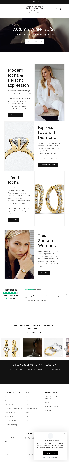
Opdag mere (15, 115)
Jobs (26, 417)
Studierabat (49, 411)
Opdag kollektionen (34, 41)
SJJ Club (27, 400)
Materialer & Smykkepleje (13, 409)
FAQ (5, 400)
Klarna (27, 413)
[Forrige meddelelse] (3, 2)
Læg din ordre (9, 437)
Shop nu (14, 220)
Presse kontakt (50, 402)
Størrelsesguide (9, 413)
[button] (4, 9)
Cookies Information (11, 421)
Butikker (27, 404)
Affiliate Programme (52, 407)
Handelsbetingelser (31, 409)
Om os (27, 396)
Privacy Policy (9, 417)
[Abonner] (49, 377)
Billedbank (8, 441)
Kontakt (7, 396)
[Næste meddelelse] (65, 2)
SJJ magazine (29, 421)
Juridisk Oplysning (10, 425)
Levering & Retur (10, 404)
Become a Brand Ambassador (51, 397)
